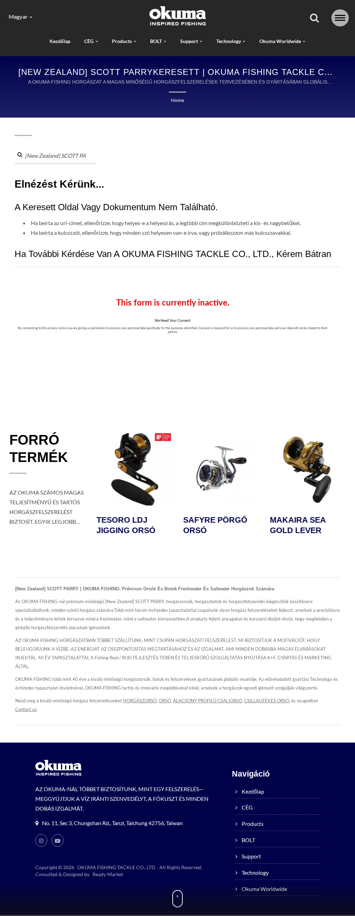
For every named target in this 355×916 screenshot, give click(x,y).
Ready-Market (108, 874)
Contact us (26, 709)
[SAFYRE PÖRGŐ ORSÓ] (221, 469)
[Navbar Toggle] (340, 17)
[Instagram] (41, 840)
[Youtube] (57, 840)
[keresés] (314, 18)
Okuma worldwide (280, 41)
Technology (229, 41)
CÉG (89, 41)
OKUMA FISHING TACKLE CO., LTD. (116, 867)
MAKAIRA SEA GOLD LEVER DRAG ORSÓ (297, 530)
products (122, 41)
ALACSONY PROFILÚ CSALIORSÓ (207, 700)
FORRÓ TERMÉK (38, 448)
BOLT (156, 41)
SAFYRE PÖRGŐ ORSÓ (215, 525)
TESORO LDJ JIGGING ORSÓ (125, 525)
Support (189, 41)
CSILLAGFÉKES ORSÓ (266, 700)
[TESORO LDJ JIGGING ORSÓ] (134, 469)
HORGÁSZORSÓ (140, 700)
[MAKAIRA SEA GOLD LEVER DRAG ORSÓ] (307, 469)
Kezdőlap (60, 41)
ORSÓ (165, 700)
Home (177, 100)
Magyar (19, 16)
